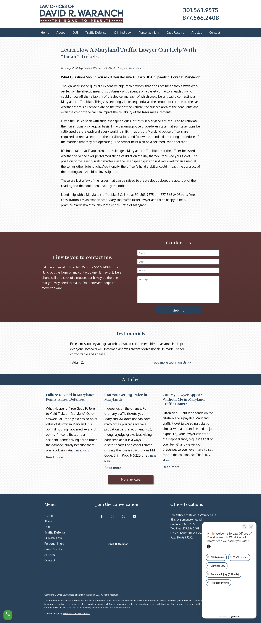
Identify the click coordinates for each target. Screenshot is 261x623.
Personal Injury (54, 543)
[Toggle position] (244, 526)
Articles (49, 555)
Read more (54, 457)
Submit (178, 310)
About (48, 521)
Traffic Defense (55, 532)
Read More (82, 450)
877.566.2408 (201, 17)
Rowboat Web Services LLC (76, 613)
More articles (130, 479)
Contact (49, 560)
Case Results (53, 549)
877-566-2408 (100, 267)
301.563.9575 (200, 10)
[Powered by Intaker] (235, 617)
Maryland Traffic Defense (131, 68)
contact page (87, 272)
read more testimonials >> (172, 362)
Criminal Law (53, 538)
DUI (47, 527)
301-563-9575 (75, 267)
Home (48, 516)
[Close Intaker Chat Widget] (251, 526)
